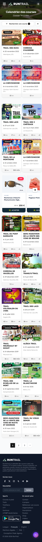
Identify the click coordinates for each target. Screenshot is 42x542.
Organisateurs (27, 508)
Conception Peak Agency (13, 533)
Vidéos (25, 518)
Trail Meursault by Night (10, 345)
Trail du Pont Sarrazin (10, 235)
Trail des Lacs (10, 122)
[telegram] (23, 481)
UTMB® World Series (10, 513)
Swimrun (6, 510)
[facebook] (5, 481)
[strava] (18, 481)
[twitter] (9, 481)
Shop (24, 516)
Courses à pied (8, 500)
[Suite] (35, 190)
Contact (25, 500)
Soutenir (26, 522)
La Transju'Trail (30, 272)
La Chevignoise (11, 83)
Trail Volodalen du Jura (10, 308)
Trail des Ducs (11, 48)
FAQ (20, 530)
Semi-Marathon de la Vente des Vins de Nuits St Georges (11, 421)
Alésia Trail (29, 343)
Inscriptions (26, 510)
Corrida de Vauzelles (9, 272)
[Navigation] (4, 4)
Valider (29, 490)
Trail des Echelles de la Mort (10, 383)
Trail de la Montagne (9, 158)
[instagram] (14, 481)
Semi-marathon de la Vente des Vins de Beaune (31, 236)
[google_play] (27, 481)
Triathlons (6, 505)
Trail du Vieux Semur (31, 419)
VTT (4, 508)
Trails (5, 502)
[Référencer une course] (38, 24)
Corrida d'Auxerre (28, 49)
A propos (25, 502)
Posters (25, 513)
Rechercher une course (19, 24)
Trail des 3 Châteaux (29, 123)
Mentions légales (9, 530)
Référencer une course (30, 505)
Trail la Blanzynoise (30, 382)
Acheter (15, 210)
